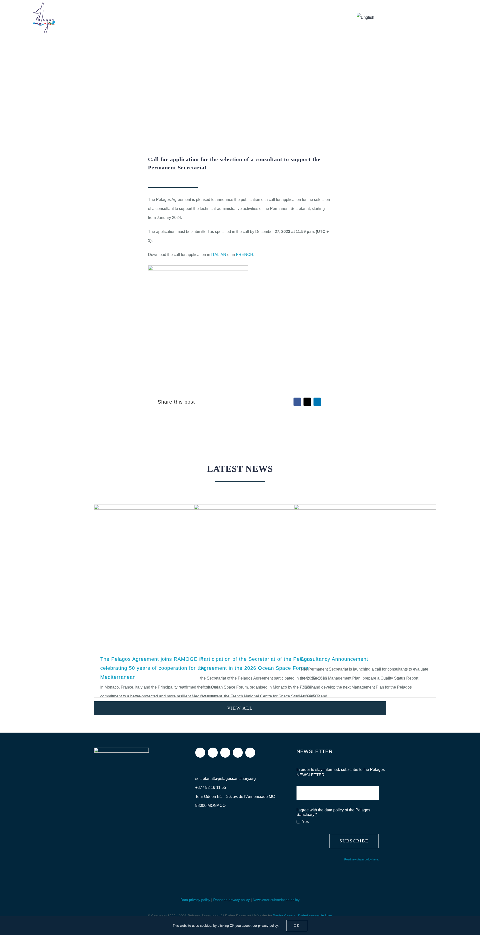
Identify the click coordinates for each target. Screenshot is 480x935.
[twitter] (225, 753)
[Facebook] (297, 401)
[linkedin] (250, 753)
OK (297, 925)
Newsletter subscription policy (276, 900)
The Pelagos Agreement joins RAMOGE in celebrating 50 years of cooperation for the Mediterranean (152, 668)
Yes (305, 821)
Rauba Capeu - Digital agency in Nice (302, 916)
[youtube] (238, 753)
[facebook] (200, 753)
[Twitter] (307, 401)
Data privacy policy (195, 900)
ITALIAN (219, 254)
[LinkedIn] (317, 401)
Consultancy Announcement (334, 659)
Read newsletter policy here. (361, 859)
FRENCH (244, 254)
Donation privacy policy (231, 900)
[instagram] (213, 753)
